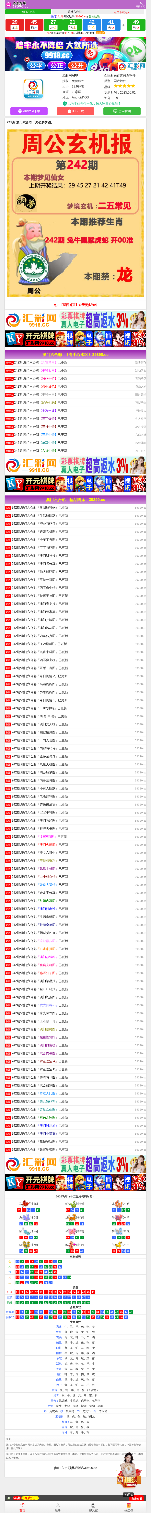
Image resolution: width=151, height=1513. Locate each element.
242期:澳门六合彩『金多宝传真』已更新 (37, 756)
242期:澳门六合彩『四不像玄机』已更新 (37, 660)
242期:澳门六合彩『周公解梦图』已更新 (37, 772)
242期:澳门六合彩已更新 (36, 362)
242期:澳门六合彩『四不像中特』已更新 (37, 587)
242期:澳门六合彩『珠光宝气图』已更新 (37, 1013)
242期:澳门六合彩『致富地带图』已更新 (37, 1149)
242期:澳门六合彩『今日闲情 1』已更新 (36, 700)
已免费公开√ (30, 1498)
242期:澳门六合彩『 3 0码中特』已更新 (36, 708)
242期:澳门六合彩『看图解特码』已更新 (37, 507)
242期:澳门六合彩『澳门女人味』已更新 (37, 724)
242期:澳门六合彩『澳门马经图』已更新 (37, 820)
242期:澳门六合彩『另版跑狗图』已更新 (37, 692)
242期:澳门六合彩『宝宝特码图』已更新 (37, 547)
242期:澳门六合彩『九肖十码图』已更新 (37, 652)
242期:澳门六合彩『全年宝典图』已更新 (37, 539)
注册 (58, 1510)
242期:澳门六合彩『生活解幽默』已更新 (37, 515)
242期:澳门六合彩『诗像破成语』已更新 (37, 804)
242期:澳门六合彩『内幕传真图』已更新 (37, 636)
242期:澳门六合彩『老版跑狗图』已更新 (37, 796)
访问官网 (124, 111)
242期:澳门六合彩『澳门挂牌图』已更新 (37, 620)
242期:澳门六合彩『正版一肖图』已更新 (37, 668)
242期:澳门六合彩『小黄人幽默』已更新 (37, 788)
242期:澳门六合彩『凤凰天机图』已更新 (37, 764)
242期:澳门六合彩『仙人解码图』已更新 (37, 571)
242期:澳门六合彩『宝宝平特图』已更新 (37, 812)
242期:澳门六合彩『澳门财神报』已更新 (37, 555)
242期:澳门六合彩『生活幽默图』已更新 (37, 916)
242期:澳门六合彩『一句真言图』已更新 (37, 740)
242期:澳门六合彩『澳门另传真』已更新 (37, 563)
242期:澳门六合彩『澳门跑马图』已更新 (37, 628)
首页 (22, 1510)
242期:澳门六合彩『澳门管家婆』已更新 (37, 612)
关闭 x (128, 1494)
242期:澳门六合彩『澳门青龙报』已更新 (37, 603)
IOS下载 (78, 111)
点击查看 (136, 1498)
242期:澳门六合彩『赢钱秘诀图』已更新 (37, 1141)
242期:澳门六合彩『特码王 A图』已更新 (37, 595)
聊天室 (93, 1510)
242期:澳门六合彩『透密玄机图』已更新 (37, 531)
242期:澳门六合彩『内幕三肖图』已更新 (37, 780)
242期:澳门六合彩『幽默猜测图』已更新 (37, 732)
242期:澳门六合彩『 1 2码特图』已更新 (36, 644)
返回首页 (140, 6)
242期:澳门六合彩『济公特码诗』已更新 (37, 523)
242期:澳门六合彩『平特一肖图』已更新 (37, 579)
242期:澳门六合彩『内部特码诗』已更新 (37, 748)
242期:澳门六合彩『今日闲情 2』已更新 (36, 676)
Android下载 (31, 111)
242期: (17, 1498)
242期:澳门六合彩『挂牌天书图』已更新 (37, 828)
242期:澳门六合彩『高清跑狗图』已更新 (37, 684)
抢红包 (128, 1510)
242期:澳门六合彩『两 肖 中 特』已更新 (36, 716)
